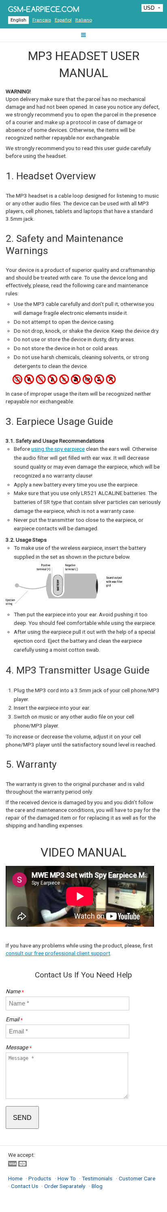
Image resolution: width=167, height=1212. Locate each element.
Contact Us (24, 1186)
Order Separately (64, 1186)
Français (41, 20)
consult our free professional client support (58, 953)
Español (63, 20)
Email (14, 1019)
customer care (137, 1178)
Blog (97, 1186)
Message (19, 1047)
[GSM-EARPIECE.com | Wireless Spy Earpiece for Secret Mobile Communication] (43, 9)
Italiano (83, 20)
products (39, 1178)
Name (15, 991)
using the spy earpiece (58, 449)
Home (15, 1178)
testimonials (97, 1178)
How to (67, 1178)
